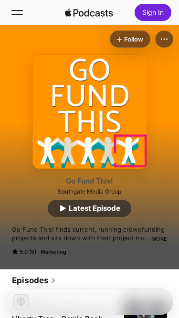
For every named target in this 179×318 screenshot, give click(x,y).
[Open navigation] (17, 12)
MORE (159, 239)
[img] (89, 12)
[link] (34, 280)
